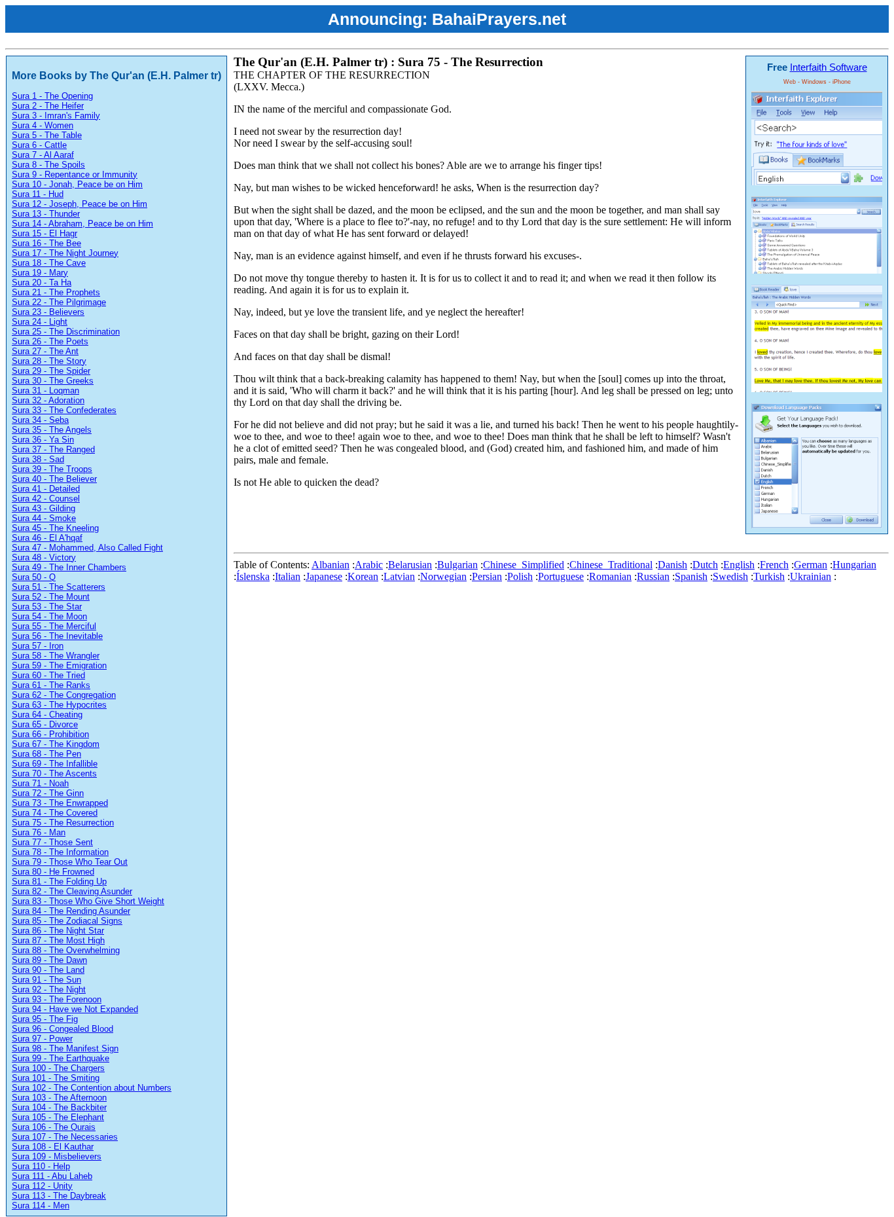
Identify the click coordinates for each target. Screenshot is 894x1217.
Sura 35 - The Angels (52, 430)
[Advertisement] (472, 517)
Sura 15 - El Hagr (44, 233)
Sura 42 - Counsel (46, 498)
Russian (653, 576)
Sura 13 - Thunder (46, 214)
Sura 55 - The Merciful (54, 626)
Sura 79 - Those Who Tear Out (70, 862)
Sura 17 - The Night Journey (65, 253)
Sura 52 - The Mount (51, 597)
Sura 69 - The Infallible (55, 764)
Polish (520, 576)
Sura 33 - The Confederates (64, 410)
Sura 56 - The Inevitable (57, 636)
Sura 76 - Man (38, 832)
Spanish (691, 576)
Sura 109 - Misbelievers (56, 1156)
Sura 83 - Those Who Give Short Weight (88, 901)
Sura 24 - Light (39, 322)
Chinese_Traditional (611, 564)
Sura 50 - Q (34, 577)
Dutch (705, 564)
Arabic (369, 564)
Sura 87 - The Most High (58, 940)
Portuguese (561, 576)
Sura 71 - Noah (40, 783)
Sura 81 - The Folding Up (59, 881)
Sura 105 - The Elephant (58, 1117)
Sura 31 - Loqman (45, 390)
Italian (287, 576)
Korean (363, 576)
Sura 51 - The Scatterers (58, 587)
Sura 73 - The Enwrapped (60, 803)
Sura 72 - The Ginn (48, 793)
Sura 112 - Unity (42, 1186)
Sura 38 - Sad (38, 459)
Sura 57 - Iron (37, 646)
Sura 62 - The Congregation (64, 695)
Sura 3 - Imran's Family (56, 115)
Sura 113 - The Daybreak (59, 1196)
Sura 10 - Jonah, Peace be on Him (77, 184)
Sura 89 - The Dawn (49, 960)
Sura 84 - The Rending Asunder (71, 911)
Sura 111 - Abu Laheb (52, 1176)
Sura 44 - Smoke (44, 518)
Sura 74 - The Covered (55, 813)
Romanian (610, 576)
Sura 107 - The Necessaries (65, 1137)
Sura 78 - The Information (60, 852)
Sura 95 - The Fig (45, 1019)
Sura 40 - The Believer (54, 479)
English (739, 564)
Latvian (399, 576)
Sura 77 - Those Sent (52, 842)
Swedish (730, 576)
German (810, 564)
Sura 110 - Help (41, 1166)
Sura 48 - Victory (44, 557)
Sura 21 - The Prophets (56, 292)
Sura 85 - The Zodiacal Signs (67, 921)
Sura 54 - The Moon (49, 616)
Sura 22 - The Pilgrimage (59, 302)
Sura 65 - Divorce (45, 724)
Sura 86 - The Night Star (58, 930)
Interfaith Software (828, 67)
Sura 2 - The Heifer (48, 106)
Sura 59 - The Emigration (59, 665)
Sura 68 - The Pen (46, 754)
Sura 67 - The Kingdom (55, 744)
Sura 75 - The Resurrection (63, 822)
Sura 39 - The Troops (52, 469)
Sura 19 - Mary (40, 273)
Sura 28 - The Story (49, 361)
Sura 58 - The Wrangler (55, 656)
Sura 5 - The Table (47, 135)
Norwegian (443, 576)
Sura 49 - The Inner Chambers (69, 567)
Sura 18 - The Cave (49, 263)
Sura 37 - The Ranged (53, 449)
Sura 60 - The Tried (48, 675)
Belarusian (410, 564)
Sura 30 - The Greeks (53, 381)
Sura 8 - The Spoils (48, 165)
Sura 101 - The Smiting (55, 1078)
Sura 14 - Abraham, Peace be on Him (82, 223)
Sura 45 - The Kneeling (55, 528)
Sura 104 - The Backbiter (59, 1107)
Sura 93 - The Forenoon (56, 999)
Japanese (324, 576)
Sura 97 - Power (42, 1039)
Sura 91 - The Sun (46, 980)
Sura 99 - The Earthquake (60, 1058)
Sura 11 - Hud (37, 194)
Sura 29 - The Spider (51, 371)
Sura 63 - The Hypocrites (59, 705)
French (774, 564)
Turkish (769, 576)
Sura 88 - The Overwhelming (66, 950)
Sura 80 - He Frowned (53, 872)
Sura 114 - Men (40, 1205)
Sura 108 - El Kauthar (53, 1147)
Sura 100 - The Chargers (58, 1068)
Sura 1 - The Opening (52, 96)
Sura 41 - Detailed (46, 489)
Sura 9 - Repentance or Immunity (74, 174)
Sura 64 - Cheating (47, 714)
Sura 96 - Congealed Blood (62, 1029)
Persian (487, 576)
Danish (672, 564)
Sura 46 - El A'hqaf (47, 538)
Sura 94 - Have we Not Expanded (75, 1009)
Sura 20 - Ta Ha (41, 282)
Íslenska (253, 576)
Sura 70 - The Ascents (54, 773)
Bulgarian (457, 564)
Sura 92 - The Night (49, 989)
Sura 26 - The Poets (50, 341)
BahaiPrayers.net (499, 19)
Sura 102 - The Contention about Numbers (91, 1088)
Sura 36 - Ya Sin (43, 440)
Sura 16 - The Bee (46, 243)
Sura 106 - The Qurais (54, 1127)
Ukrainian (810, 576)
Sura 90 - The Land (48, 970)
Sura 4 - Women (42, 125)
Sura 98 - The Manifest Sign (65, 1048)
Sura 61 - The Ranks (51, 685)
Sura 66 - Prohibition (50, 734)
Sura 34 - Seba (40, 420)
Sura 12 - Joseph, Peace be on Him (79, 204)
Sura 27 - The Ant (45, 351)
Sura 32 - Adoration (48, 400)
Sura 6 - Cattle (39, 145)
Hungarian (854, 564)
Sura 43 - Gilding (43, 508)
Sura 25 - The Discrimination (66, 331)
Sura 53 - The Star (47, 606)
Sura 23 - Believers (48, 312)
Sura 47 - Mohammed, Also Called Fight (87, 548)
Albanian (330, 564)
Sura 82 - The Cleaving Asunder (72, 891)
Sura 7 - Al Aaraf (43, 155)
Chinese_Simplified (523, 564)
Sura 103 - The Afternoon (59, 1097)
